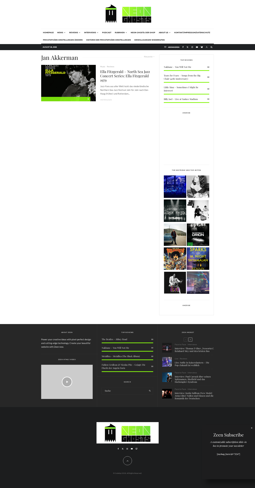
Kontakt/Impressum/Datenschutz (192, 32)
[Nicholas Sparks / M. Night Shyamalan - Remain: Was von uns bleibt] (198, 259)
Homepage (48, 32)
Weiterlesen (106, 100)
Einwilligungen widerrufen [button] (149, 40)
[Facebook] (183, 47)
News (60, 32)
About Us (163, 32)
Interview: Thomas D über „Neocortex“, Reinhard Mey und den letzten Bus (194, 349)
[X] (187, 47)
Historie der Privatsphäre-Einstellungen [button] (108, 40)
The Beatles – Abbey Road (114, 339)
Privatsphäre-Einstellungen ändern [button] (63, 40)
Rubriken (120, 32)
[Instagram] (192, 47)
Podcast (106, 32)
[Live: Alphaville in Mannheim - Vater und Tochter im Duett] (198, 283)
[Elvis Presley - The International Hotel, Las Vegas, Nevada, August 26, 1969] (175, 283)
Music (102, 66)
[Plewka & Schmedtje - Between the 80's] (198, 211)
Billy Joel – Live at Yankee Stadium (181, 99)
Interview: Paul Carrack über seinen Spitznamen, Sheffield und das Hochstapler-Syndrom (193, 379)
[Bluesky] (201, 47)
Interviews (90, 32)
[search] (150, 390)
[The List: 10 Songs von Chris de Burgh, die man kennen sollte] (175, 211)
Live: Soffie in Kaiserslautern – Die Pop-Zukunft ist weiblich (192, 364)
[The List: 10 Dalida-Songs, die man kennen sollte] (198, 187)
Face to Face (180, 344)
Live (176, 359)
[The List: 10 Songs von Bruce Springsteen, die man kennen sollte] (175, 235)
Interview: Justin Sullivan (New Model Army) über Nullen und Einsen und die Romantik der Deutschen (194, 396)
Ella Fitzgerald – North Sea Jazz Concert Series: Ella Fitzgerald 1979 (125, 75)
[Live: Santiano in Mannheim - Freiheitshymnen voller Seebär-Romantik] (175, 187)
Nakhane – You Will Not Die (177, 66)
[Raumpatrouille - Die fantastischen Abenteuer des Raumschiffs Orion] (198, 235)
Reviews (73, 32)
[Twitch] (136, 449)
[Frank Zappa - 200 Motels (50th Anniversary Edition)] (175, 259)
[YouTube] (196, 47)
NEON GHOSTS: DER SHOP (143, 32)
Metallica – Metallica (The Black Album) (121, 356)
